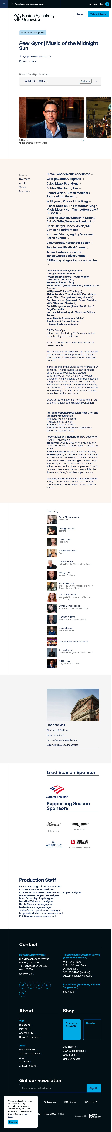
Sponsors (24, 191)
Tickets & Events (98, 14)
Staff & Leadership (29, 1053)
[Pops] (70, 1101)
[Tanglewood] (50, 1101)
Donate (80, 14)
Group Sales (70, 1054)
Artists (22, 183)
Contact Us (25, 973)
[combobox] (60, 81)
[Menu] (4, 4)
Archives (24, 1061)
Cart (104, 4)
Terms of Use (50, 1114)
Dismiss (13, 1122)
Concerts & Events (71, 1024)
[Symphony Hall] (91, 1101)
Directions (24, 1024)
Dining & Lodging (55, 735)
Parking (23, 1028)
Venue (22, 187)
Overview (24, 179)
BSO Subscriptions (73, 1050)
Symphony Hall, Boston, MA (37, 56)
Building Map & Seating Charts (62, 744)
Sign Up (93, 1088)
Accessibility (26, 1032)
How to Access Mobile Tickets (62, 740)
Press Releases (27, 1049)
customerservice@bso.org (77, 975)
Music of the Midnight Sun (33, 32)
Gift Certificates (71, 1058)
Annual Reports (27, 1065)
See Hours (68, 991)
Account (93, 4)
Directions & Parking (57, 730)
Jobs (21, 1057)
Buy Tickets (69, 1046)
